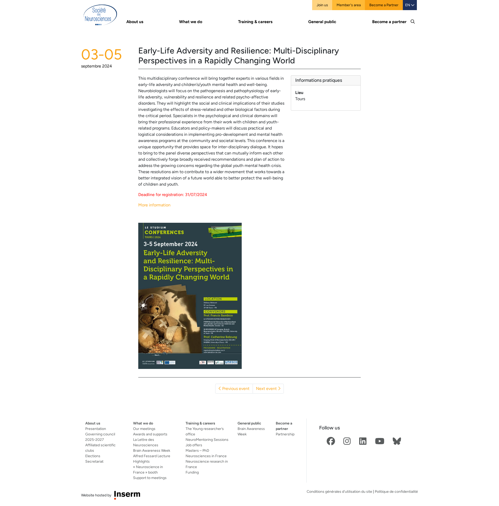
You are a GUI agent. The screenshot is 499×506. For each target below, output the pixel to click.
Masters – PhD (197, 450)
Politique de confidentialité (396, 491)
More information (154, 205)
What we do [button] (190, 21)
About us (92, 423)
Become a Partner (383, 5)
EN (408, 5)
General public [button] (322, 21)
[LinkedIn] (362, 441)
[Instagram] (347, 441)
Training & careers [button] (255, 21)
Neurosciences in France (206, 456)
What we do (143, 423)
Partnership (285, 434)
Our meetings (144, 429)
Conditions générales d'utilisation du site (339, 491)
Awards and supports (150, 434)
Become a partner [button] (389, 21)
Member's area (349, 5)
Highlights (141, 461)
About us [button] (134, 21)
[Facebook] (331, 441)
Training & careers (200, 423)
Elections (92, 456)
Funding (192, 472)
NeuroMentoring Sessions (207, 439)
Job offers (194, 445)
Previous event (235, 388)
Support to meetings (150, 478)
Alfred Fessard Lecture (151, 456)
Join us (322, 5)
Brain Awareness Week (151, 450)
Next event (267, 388)
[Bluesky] (397, 441)
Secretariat (94, 461)
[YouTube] (379, 441)
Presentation (95, 429)
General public (249, 423)
